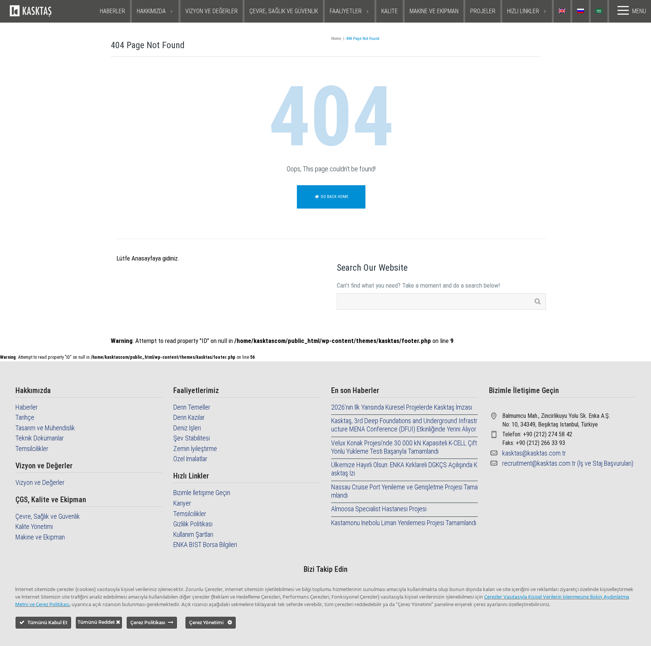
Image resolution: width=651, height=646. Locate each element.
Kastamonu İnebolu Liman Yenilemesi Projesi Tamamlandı (403, 523)
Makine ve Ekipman (40, 537)
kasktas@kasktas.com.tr (534, 453)
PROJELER (482, 11)
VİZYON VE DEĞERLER (211, 11)
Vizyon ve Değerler (39, 482)
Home (336, 38)
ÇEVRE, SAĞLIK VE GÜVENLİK (283, 11)
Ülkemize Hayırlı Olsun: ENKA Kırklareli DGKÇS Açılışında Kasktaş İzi (404, 469)
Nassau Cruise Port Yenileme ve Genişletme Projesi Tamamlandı (404, 491)
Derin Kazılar (189, 417)
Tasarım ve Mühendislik (45, 428)
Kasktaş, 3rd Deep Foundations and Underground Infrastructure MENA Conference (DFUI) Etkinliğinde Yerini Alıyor (404, 425)
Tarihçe (24, 417)
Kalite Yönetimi (34, 526)
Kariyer (182, 503)
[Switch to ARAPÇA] (600, 11)
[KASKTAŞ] (51, 11)
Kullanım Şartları (193, 534)
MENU (639, 11)
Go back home (333, 196)
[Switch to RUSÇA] (581, 11)
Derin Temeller (191, 407)
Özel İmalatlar (190, 459)
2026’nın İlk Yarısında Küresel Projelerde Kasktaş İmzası (401, 407)
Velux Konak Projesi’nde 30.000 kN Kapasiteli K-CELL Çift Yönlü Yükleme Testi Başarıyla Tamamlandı (404, 447)
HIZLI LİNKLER (523, 11)
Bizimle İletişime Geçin (201, 493)
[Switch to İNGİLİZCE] (563, 11)
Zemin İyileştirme (195, 449)
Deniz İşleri (187, 428)
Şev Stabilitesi (191, 438)
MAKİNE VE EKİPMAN (434, 11)
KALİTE (389, 11)
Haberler (26, 407)
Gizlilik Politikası (192, 524)
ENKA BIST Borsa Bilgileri (205, 544)
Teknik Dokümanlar (39, 438)
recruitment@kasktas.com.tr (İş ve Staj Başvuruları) (567, 463)
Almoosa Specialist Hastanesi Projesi (378, 509)
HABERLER (112, 11)
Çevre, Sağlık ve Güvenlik (47, 516)
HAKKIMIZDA (151, 11)
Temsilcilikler (31, 449)
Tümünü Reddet (97, 622)
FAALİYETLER (346, 11)
